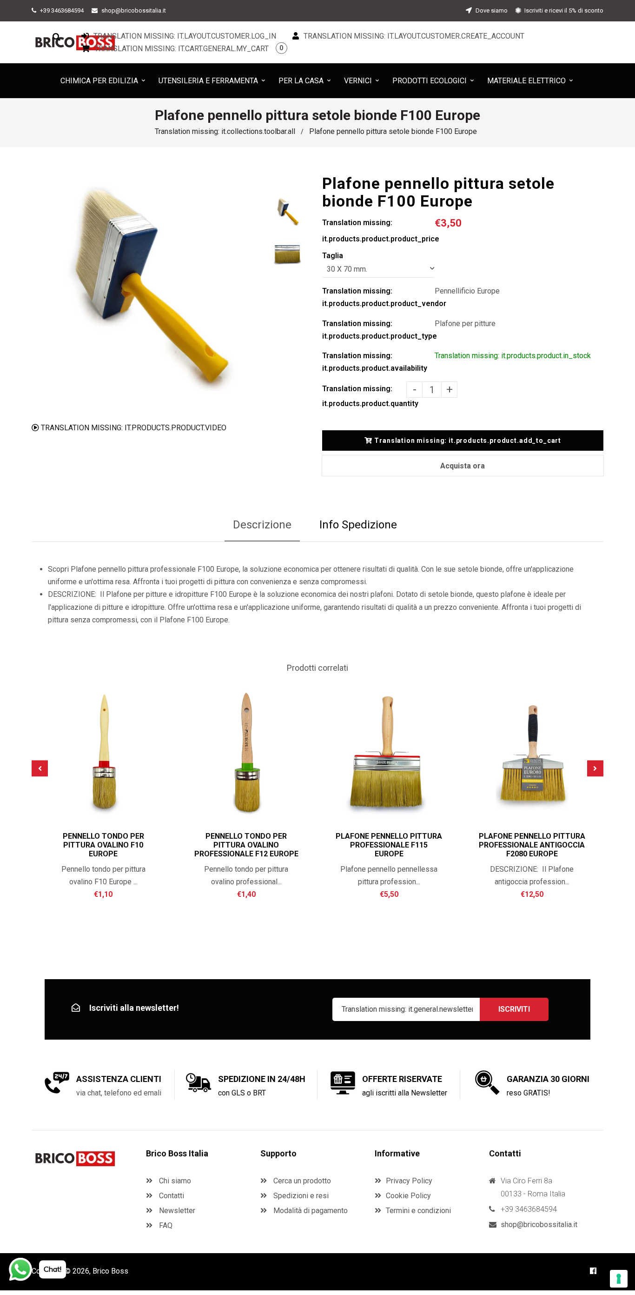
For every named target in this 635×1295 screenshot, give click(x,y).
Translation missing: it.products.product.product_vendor (378, 297)
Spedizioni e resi (300, 1195)
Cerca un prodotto (301, 1180)
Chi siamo (174, 1180)
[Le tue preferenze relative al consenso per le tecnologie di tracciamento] (619, 1279)
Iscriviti (514, 1009)
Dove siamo (491, 10)
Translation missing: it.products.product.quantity (364, 396)
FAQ (164, 1225)
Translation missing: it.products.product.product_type (378, 329)
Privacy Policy (409, 1180)
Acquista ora (462, 465)
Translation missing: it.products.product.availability (374, 362)
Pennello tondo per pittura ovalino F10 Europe (103, 845)
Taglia (332, 255)
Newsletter (176, 1210)
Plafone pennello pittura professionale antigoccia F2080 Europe (532, 845)
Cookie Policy (408, 1195)
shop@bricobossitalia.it (133, 10)
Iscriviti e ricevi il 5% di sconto (563, 10)
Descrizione (262, 524)
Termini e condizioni (418, 1210)
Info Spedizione (358, 524)
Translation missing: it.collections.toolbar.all (225, 131)
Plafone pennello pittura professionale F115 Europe (389, 845)
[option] (147, 290)
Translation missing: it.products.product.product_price (378, 230)
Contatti (170, 1195)
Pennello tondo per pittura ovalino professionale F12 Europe (246, 845)
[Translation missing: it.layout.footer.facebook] (593, 1271)
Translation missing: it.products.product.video (132, 427)
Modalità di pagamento (309, 1210)
